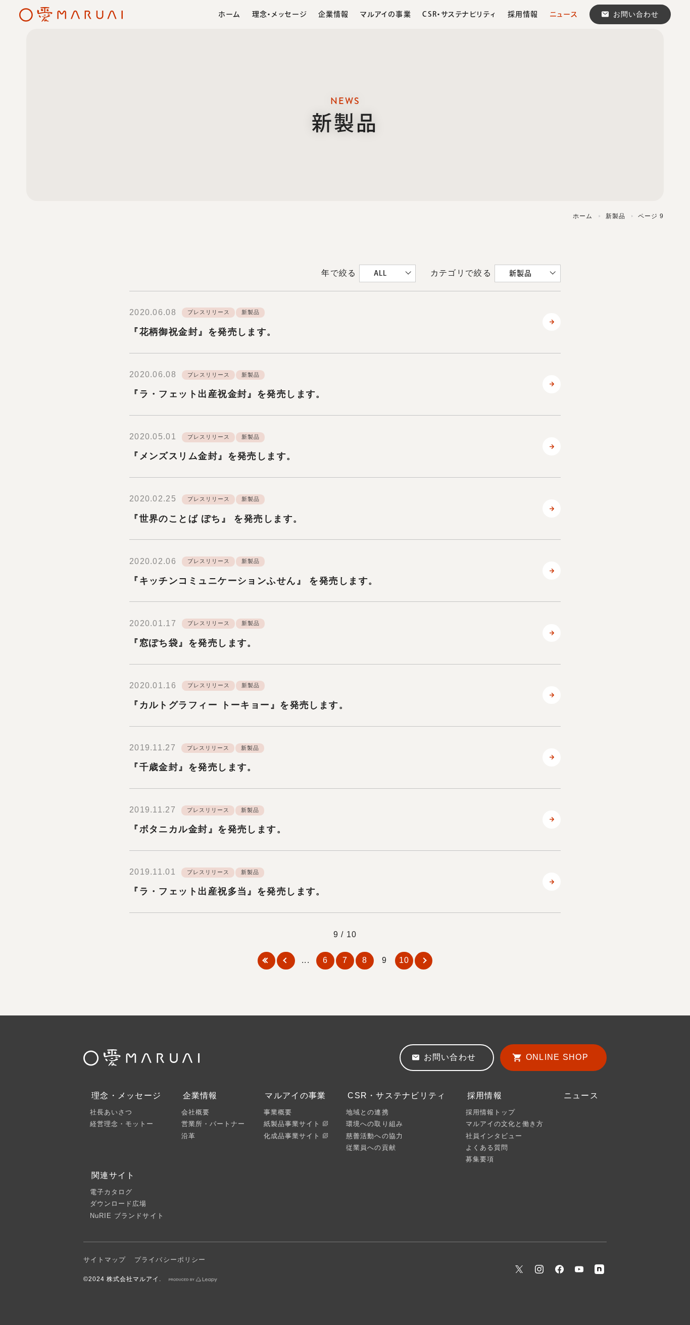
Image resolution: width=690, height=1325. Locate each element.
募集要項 (480, 1159)
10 (404, 960)
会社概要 (195, 1112)
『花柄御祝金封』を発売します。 (203, 332)
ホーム (583, 216)
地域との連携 (367, 1112)
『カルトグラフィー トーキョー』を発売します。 (239, 705)
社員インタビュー (494, 1136)
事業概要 (278, 1112)
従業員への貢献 (371, 1147)
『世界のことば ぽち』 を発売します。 (216, 519)
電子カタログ (111, 1192)
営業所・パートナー (213, 1124)
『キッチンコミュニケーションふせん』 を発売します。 (253, 581)
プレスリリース (208, 312)
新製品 (615, 216)
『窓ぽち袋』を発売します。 (193, 643)
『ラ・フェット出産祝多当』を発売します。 (227, 891)
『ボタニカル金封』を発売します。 (207, 829)
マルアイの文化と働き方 (505, 1124)
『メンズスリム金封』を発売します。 (212, 456)
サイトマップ (104, 1259)
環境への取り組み (374, 1124)
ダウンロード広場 (118, 1203)
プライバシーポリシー (169, 1259)
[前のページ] (285, 961)
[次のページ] (423, 961)
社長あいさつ (111, 1112)
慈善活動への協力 (374, 1136)
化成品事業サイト (293, 1136)
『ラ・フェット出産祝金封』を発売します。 (227, 394)
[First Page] (266, 961)
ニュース (581, 1095)
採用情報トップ (490, 1112)
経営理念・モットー (122, 1124)
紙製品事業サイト (293, 1124)
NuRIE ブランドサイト (127, 1215)
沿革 (188, 1136)
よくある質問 (487, 1147)
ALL (380, 273)
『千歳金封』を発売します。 (193, 767)
